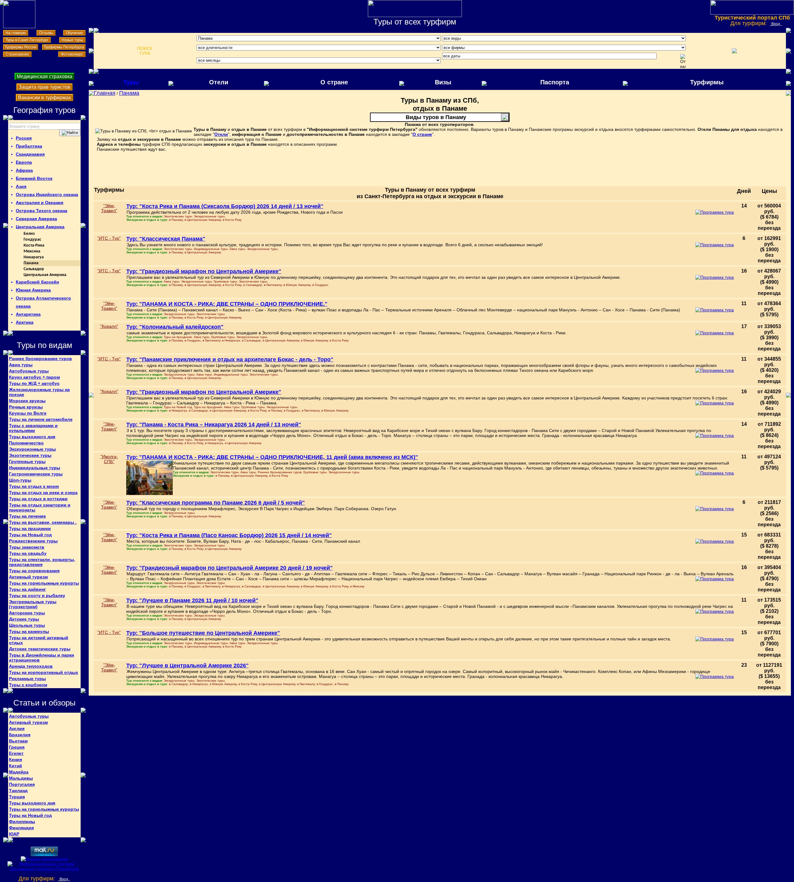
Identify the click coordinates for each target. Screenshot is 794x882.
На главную (16, 33)
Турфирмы (707, 82)
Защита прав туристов (44, 87)
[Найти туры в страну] (69, 132)
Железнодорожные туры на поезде (39, 392)
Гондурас (32, 239)
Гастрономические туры (36, 473)
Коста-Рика (34, 245)
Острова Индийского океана (47, 194)
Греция (17, 747)
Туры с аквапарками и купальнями (33, 428)
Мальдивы (21, 778)
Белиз (29, 233)
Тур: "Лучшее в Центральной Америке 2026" (187, 665)
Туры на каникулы (29, 631)
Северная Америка (36, 218)
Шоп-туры (20, 480)
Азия (21, 186)
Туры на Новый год (30, 534)
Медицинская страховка (45, 76)
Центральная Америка (40, 226)
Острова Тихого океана (41, 210)
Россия (24, 138)
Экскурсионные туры (32, 449)
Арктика (24, 322)
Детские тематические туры (39, 648)
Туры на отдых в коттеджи (38, 498)
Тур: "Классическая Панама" (165, 239)
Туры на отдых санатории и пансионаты (39, 507)
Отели (218, 82)
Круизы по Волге (28, 413)
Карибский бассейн (37, 281)
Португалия (22, 784)
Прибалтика (29, 146)
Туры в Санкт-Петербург (27, 40)
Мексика (32, 251)
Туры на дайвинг (27, 589)
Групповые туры (27, 461)
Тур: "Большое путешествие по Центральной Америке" (203, 633)
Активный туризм (28, 576)
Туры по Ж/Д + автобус (34, 383)
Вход (775, 24)
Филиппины (22, 821)
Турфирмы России (21, 47)
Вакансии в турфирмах (44, 97)
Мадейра (19, 771)
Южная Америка (33, 289)
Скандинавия (30, 154)
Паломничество (26, 442)
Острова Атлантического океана (43, 302)
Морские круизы (27, 400)
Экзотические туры (30, 455)
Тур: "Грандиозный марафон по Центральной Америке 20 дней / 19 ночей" (229, 568)
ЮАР (14, 833)
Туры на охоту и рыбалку (37, 595)
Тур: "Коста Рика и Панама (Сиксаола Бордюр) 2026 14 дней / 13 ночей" (224, 206)
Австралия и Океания (39, 202)
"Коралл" (109, 326)
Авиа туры (21, 364)
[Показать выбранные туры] (734, 51)
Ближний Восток (34, 178)
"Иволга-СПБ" (109, 459)
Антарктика (28, 314)
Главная (104, 93)
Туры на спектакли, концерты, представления (42, 562)
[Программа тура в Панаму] (714, 212)
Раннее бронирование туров (40, 358)
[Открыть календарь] (683, 61)
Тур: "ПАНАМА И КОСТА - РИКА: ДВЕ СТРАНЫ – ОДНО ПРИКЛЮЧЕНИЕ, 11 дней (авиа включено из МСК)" (272, 457)
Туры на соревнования (34, 570)
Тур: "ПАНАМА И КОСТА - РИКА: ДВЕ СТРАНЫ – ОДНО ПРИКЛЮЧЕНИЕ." (227, 304)
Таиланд (18, 790)
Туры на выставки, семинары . (43, 522)
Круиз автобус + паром (34, 377)
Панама (31, 263)
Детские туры (24, 619)
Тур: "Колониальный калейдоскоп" (175, 327)
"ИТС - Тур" (109, 238)
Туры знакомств (26, 547)
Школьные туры (27, 625)
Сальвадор (34, 269)
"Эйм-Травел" (109, 208)
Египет (16, 753)
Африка (24, 170)
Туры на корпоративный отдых (43, 672)
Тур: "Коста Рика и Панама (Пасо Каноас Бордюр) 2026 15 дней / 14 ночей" (229, 535)
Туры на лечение (27, 516)
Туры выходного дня (32, 436)
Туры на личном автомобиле (41, 419)
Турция (17, 796)
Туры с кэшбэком (28, 684)
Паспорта (554, 82)
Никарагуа (34, 257)
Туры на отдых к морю (34, 486)
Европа (24, 162)
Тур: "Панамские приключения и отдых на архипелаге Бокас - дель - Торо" (229, 359)
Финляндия (21, 827)
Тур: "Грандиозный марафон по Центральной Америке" (203, 271)
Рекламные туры (27, 678)
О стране (334, 82)
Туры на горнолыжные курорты (44, 583)
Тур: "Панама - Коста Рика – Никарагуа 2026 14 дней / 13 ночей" (213, 424)
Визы (443, 82)
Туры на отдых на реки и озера (43, 492)
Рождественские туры (33, 540)
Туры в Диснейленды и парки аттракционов (41, 657)
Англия (17, 728)
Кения (15, 759)
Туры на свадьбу (28, 553)
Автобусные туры (29, 370)
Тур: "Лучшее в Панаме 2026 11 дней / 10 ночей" (192, 600)
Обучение (74, 33)
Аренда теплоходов (31, 666)
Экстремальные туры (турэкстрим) (32, 604)
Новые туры (72, 40)
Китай (15, 765)
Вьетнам (18, 740)
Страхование (17, 54)
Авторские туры (27, 612)
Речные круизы (26, 406)
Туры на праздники (30, 528)
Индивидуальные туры (34, 467)
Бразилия (19, 734)
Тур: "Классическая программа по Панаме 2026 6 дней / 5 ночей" (215, 503)
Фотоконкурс (72, 54)
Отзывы (46, 33)
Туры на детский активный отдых (38, 640)
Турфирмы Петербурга (64, 47)
